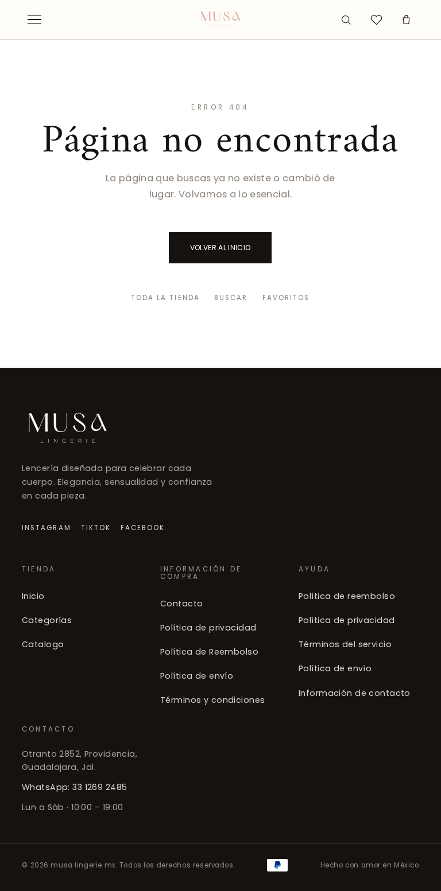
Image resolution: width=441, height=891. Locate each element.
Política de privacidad (208, 627)
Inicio (33, 596)
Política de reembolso (347, 596)
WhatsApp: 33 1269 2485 (74, 787)
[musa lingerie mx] (221, 19)
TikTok (96, 527)
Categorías (47, 620)
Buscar (230, 297)
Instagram (46, 527)
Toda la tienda (165, 297)
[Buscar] (346, 19)
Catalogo (43, 644)
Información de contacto (355, 692)
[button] (406, 19)
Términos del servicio (345, 644)
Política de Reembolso (209, 651)
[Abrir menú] (34, 19)
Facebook (143, 527)
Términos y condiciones (212, 700)
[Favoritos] (376, 19)
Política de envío (196, 676)
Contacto (181, 603)
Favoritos (286, 297)
